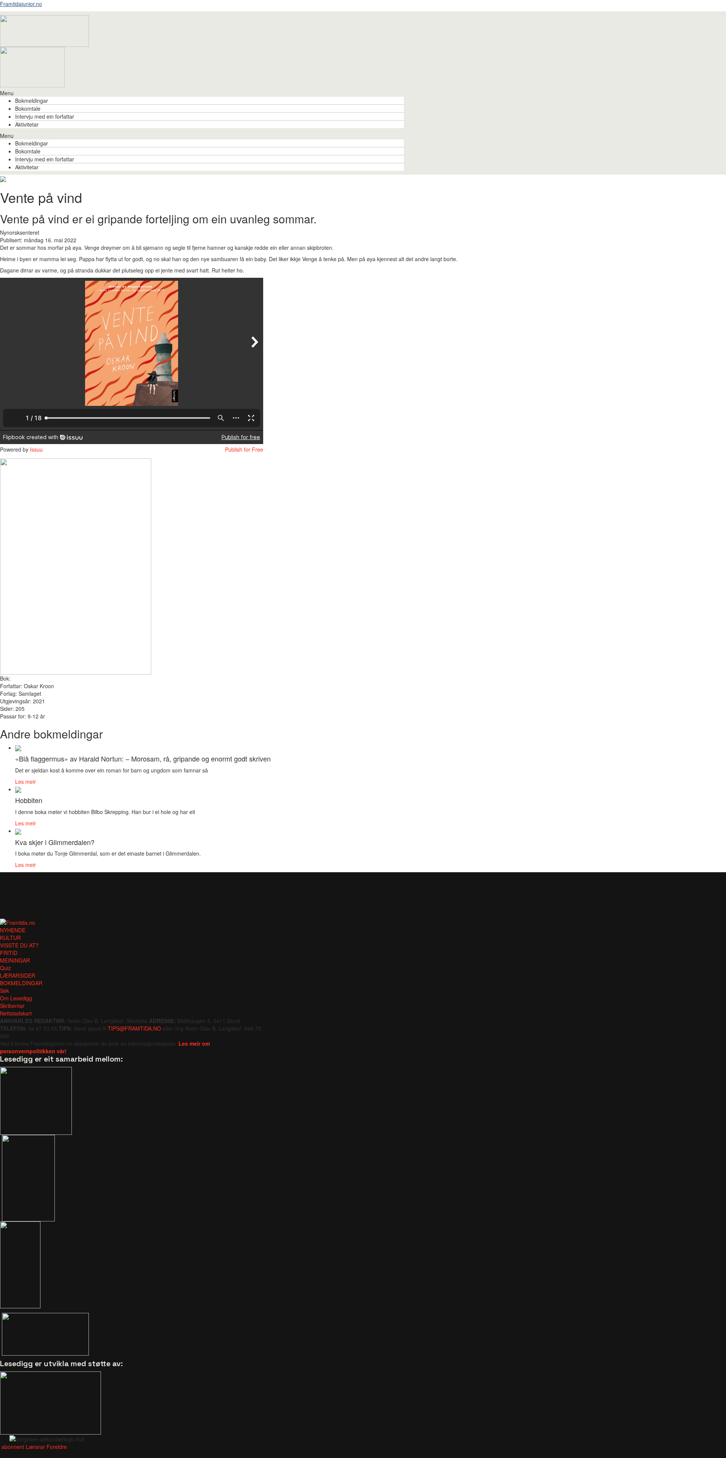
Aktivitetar (27, 124)
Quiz (5, 968)
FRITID (8, 953)
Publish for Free (244, 449)
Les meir (25, 781)
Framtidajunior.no (21, 4)
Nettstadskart (16, 1013)
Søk (4, 990)
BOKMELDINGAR (21, 983)
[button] (202, 93)
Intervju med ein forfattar (44, 116)
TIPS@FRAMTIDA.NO (134, 1028)
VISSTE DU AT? (19, 945)
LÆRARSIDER (17, 975)
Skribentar (12, 1005)
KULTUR (10, 937)
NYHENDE (12, 930)
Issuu (36, 449)
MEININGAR (15, 960)
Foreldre (57, 1446)
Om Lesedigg (16, 998)
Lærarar (35, 1446)
